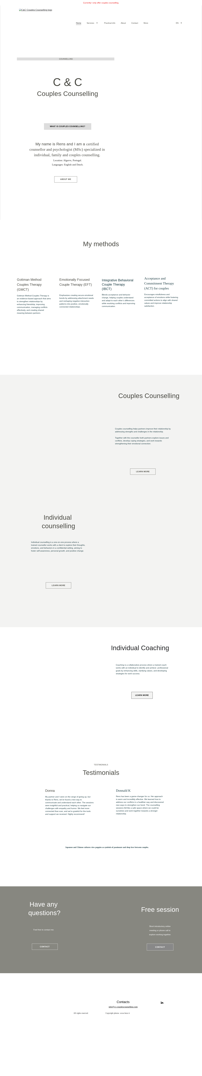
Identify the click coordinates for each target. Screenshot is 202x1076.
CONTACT (160, 947)
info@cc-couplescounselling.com (123, 1007)
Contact (134, 23)
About (123, 23)
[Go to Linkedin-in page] (162, 1002)
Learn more (143, 471)
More (146, 23)
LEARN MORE (142, 695)
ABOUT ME (65, 179)
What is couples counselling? (67, 126)
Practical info (109, 23)
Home (78, 23)
